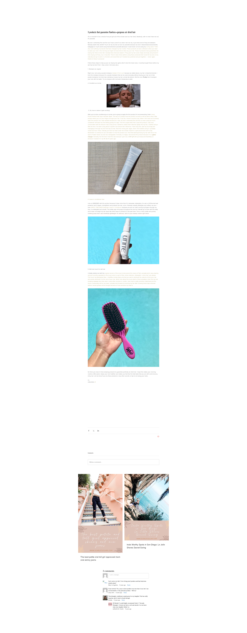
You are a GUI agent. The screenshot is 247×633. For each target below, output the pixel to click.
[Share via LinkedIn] (98, 431)
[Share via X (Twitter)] (93, 431)
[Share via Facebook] (89, 431)
